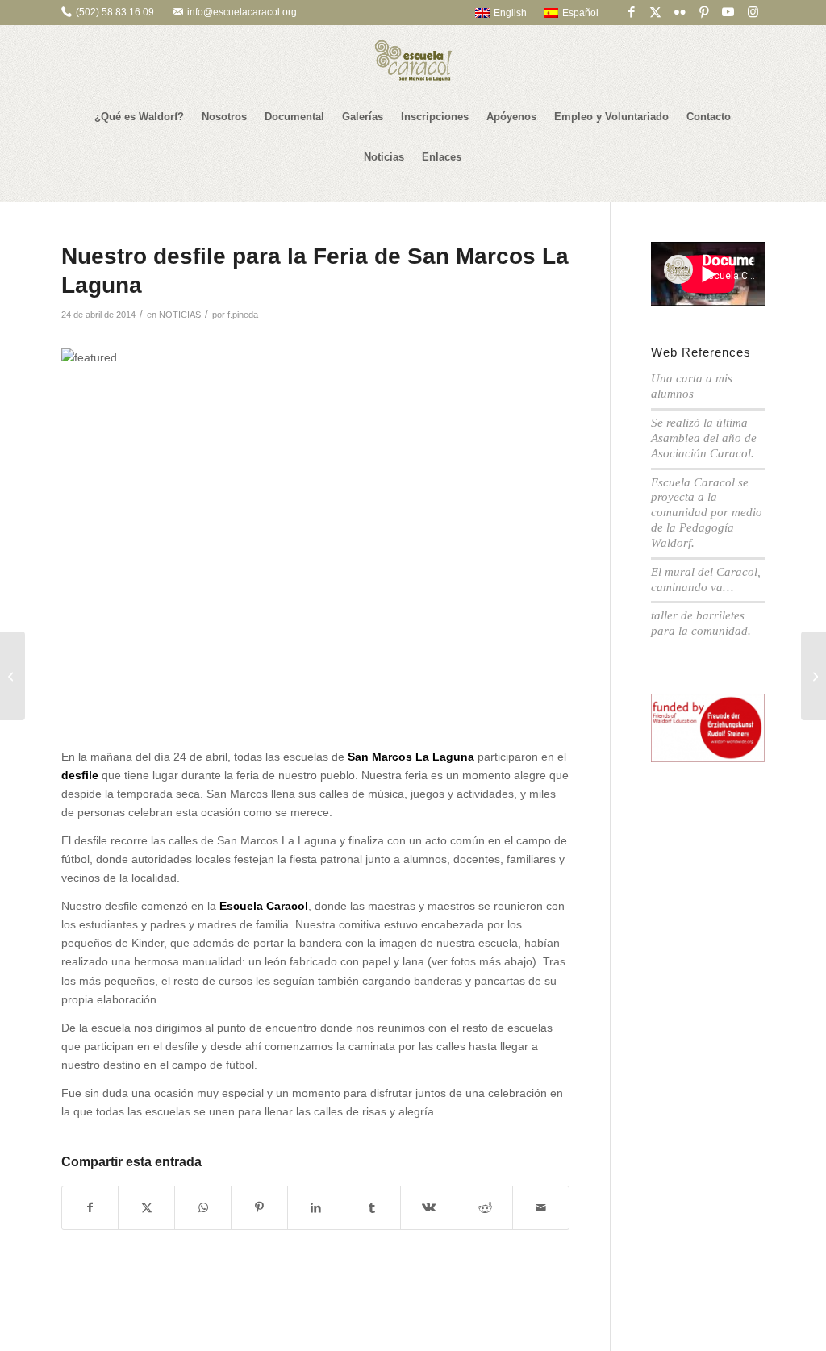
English (510, 13)
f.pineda (242, 314)
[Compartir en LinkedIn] (316, 1207)
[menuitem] (493, 12)
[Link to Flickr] (679, 12)
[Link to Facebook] (631, 12)
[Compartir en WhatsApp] (203, 1207)
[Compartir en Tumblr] (372, 1207)
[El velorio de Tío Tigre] (12, 676)
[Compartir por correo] (541, 1207)
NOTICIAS (180, 314)
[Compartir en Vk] (429, 1207)
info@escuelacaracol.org (242, 12)
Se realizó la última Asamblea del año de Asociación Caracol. (704, 438)
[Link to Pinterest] (703, 12)
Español (580, 13)
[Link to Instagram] (752, 12)
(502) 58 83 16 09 (115, 12)
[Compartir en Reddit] (485, 1207)
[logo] (413, 60)
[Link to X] (655, 12)
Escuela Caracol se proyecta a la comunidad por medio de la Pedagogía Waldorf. (706, 512)
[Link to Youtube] (728, 12)
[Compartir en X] (146, 1207)
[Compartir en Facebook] (90, 1207)
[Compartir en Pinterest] (259, 1207)
